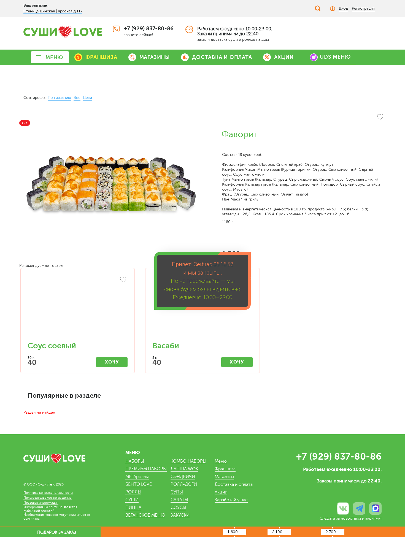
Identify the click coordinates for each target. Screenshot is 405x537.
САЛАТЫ (179, 499)
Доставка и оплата (234, 484)
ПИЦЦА (133, 507)
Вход (343, 8)
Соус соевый (52, 345)
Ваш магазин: (35, 5)
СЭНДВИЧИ (183, 476)
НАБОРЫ (134, 461)
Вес (77, 98)
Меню (221, 461)
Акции (221, 492)
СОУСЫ (178, 507)
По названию (59, 98)
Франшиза (225, 469)
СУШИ (132, 499)
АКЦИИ (284, 57)
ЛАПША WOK (184, 469)
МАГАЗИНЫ (154, 57)
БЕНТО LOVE (138, 484)
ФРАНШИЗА (101, 57)
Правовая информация (40, 503)
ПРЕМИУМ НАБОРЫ (146, 469)
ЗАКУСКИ (180, 515)
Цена (87, 98)
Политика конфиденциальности (48, 493)
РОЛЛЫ (133, 492)
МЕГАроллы (137, 476)
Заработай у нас (231, 499)
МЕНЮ (54, 57)
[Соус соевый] (78, 307)
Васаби (165, 345)
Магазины (224, 476)
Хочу (112, 362)
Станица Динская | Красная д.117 (52, 11)
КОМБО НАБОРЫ (188, 461)
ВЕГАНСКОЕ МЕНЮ (145, 515)
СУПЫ (177, 492)
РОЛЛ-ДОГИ (184, 484)
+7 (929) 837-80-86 (149, 28)
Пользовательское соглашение (47, 498)
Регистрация (363, 8)
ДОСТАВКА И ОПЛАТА (222, 57)
